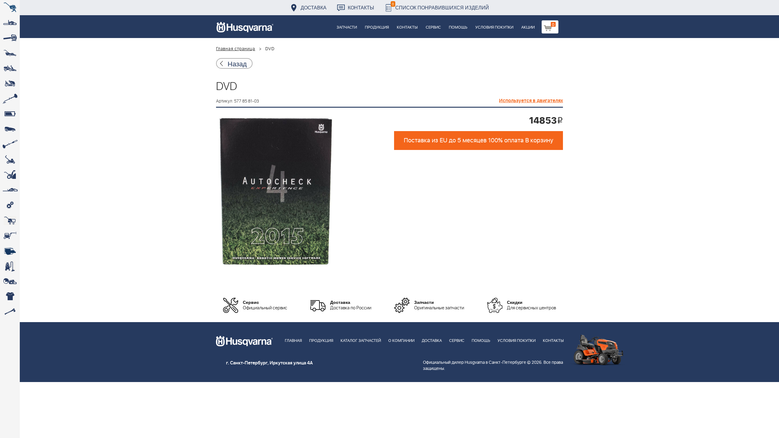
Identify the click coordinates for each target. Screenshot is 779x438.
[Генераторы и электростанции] (10, 220)
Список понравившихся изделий (440, 6)
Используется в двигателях (531, 100)
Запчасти (347, 27)
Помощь (458, 27)
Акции (528, 27)
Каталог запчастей (361, 341)
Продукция (377, 27)
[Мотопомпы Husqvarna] (10, 251)
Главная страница (235, 49)
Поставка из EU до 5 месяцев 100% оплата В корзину (478, 140)
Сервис (433, 27)
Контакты (361, 7)
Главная (293, 341)
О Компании (401, 341)
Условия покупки (494, 27)
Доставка (314, 7)
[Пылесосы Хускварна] (10, 266)
